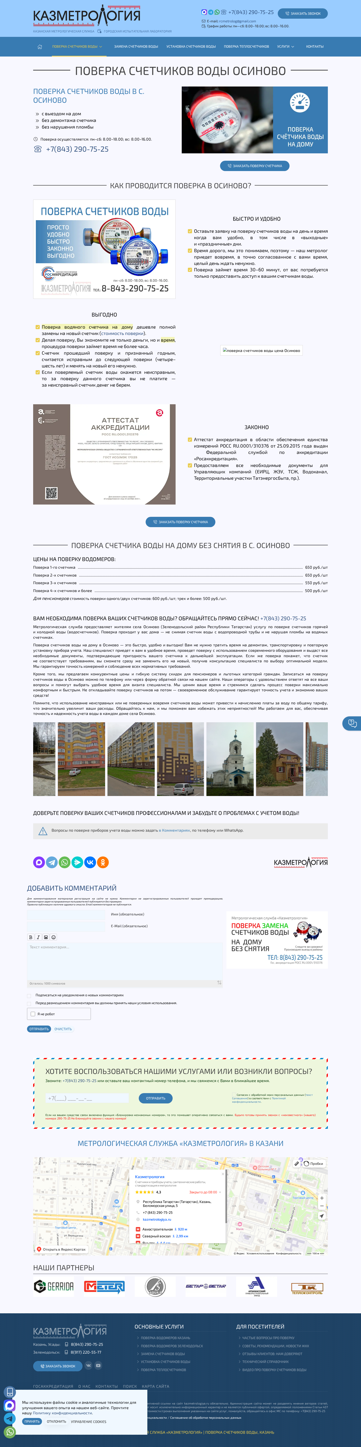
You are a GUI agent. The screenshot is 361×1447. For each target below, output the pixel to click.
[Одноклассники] (103, 862)
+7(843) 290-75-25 (251, 12)
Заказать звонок (60, 1366)
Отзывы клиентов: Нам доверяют (272, 1354)
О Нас (84, 1386)
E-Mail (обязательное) (129, 926)
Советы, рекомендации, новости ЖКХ (275, 1346)
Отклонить (56, 1421)
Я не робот (46, 1014)
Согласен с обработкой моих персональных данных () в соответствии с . (272, 1098)
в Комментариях (174, 830)
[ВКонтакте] (90, 862)
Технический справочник (265, 1362)
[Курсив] (38, 937)
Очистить (63, 1029)
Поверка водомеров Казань (165, 1338)
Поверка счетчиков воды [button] (74, 46)
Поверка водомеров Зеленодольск (172, 1346)
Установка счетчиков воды (191, 46)
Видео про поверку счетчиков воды (274, 1370)
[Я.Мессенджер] (77, 862)
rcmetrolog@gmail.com (237, 21)
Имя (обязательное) (127, 914)
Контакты (315, 46)
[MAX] (39, 862)
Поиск (130, 1386)
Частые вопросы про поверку (268, 1338)
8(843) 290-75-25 (87, 1344)
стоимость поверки (122, 333)
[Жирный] (30, 937)
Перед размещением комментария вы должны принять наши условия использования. (106, 1003)
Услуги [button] (283, 46)
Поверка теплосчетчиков (246, 46)
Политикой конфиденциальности (259, 1100)
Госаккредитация (53, 1386)
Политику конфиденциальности (62, 1412)
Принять (32, 1421)
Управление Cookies (88, 1421)
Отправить (39, 1029)
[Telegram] (52, 862)
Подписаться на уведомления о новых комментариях (80, 995)
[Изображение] (46, 937)
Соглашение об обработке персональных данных (205, 1417)
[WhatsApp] (64, 862)
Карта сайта (155, 1386)
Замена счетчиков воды (136, 46)
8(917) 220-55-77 (86, 1352)
